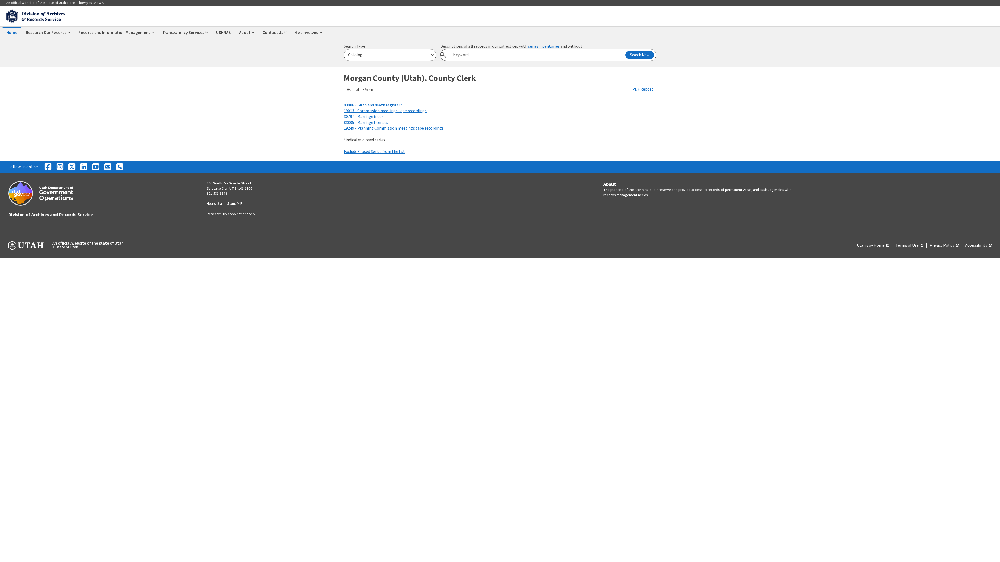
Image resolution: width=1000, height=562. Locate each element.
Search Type (354, 46)
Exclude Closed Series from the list (374, 152)
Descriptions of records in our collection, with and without (511, 46)
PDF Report (642, 89)
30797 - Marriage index (363, 116)
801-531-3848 (217, 193)
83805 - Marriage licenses (366, 122)
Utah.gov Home (873, 245)
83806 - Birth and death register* (373, 105)
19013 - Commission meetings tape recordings (385, 111)
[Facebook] (48, 167)
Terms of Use (909, 245)
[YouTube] (96, 167)
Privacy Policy (944, 245)
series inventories (544, 46)
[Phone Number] (120, 167)
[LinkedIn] (84, 167)
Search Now (639, 55)
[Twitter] (72, 167)
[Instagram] (60, 167)
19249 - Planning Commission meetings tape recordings (394, 128)
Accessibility (978, 245)
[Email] (108, 167)
